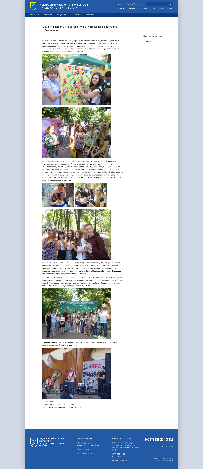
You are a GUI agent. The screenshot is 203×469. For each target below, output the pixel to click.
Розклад (170, 8)
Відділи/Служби (149, 8)
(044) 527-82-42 (83, 449)
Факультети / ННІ (134, 8)
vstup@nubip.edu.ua (120, 460)
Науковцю (75, 15)
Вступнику (34, 15)
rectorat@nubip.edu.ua (86, 453)
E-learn (161, 8)
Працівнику (61, 15)
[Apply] (170, 4)
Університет (89, 15)
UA (118, 4)
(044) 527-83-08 (118, 456)
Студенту (48, 15)
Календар (121, 8)
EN (121, 4)
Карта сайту (167, 446)
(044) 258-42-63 (118, 454)
